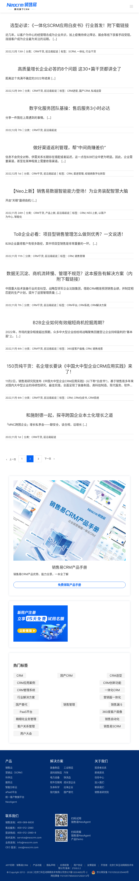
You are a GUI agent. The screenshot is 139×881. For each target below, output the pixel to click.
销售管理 (80, 255)
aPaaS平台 (11, 792)
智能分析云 (11, 787)
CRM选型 (72, 90)
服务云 (8, 782)
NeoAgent (11, 801)
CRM (69, 173)
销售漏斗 (117, 704)
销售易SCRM (112, 726)
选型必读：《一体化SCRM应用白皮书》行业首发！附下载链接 (69, 25)
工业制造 (68, 767)
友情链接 (91, 865)
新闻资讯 (99, 772)
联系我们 (99, 787)
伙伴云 (8, 777)
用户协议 (78, 865)
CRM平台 (72, 305)
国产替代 (21, 704)
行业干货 (91, 51)
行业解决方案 (26, 697)
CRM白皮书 (80, 397)
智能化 (18, 216)
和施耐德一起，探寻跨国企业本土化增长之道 (69, 415)
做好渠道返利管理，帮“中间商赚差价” (69, 147)
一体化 (81, 51)
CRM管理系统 (26, 690)
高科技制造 (56, 772)
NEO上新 (92, 212)
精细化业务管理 (26, 719)
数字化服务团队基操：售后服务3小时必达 (69, 108)
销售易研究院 (102, 792)
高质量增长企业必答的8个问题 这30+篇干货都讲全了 (69, 69)
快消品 (67, 777)
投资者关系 (100, 767)
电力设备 (55, 777)
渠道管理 (78, 173)
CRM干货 (38, 51)
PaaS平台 (26, 712)
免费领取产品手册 (69, 585)
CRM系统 (84, 305)
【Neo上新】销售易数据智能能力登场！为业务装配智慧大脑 (69, 191)
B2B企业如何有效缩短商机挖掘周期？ (69, 322)
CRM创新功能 (112, 683)
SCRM (72, 51)
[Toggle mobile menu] (132, 6)
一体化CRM (112, 690)
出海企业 (68, 787)
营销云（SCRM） (14, 772)
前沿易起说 (51, 51)
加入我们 (99, 782)
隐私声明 (51, 865)
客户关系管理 (26, 726)
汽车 (66, 772)
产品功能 (37, 865)
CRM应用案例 (26, 683)
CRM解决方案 (98, 305)
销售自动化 (112, 719)
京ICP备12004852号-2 (75, 872)
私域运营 (96, 90)
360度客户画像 (76, 348)
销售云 (8, 767)
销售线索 (98, 348)
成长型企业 (69, 782)
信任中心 (99, 777)
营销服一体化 (112, 697)
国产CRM (84, 90)
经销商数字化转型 (95, 173)
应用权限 (64, 865)
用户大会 (26, 733)
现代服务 (55, 792)
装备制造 (55, 767)
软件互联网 (56, 782)
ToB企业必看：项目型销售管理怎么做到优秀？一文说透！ (70, 234)
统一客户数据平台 (14, 796)
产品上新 (50, 212)
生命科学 (55, 787)
